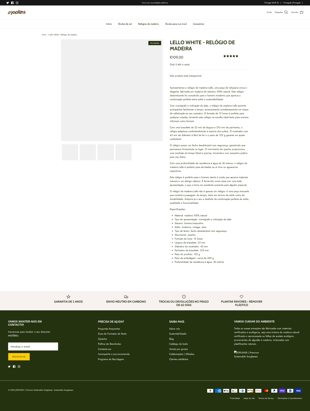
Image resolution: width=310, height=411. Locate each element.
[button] (231, 56)
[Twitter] (7, 3)
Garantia (102, 339)
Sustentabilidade (177, 334)
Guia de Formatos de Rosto (112, 334)
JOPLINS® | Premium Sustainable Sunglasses (34, 390)
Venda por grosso (178, 349)
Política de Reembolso (109, 344)
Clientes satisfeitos (178, 359)
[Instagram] (17, 3)
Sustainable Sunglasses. (64, 390)
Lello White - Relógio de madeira (63, 34)
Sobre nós (174, 329)
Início (109, 23)
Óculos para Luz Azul (176, 23)
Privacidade (235, 398)
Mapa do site (249, 398)
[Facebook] (12, 3)
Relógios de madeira (148, 23)
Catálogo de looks (178, 344)
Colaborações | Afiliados (181, 354)
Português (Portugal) (291, 2)
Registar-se (19, 356)
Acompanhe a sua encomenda (113, 354)
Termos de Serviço (266, 398)
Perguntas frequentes (109, 329)
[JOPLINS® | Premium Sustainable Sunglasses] (16, 12)
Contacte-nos (104, 349)
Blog (171, 339)
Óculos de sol (125, 23)
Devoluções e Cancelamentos (290, 398)
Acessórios (198, 23)
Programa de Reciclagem (111, 359)
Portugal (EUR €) (271, 2)
